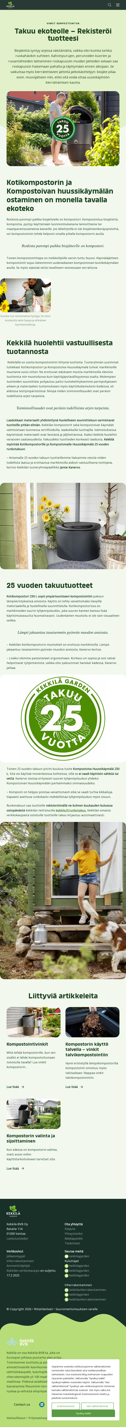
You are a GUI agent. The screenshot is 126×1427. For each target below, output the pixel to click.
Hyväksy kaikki (83, 1413)
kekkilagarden (78, 1256)
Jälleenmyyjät (16, 1256)
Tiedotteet (72, 1243)
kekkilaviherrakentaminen (87, 1290)
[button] (109, 5)
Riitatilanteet (43, 1309)
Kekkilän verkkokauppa (23, 1270)
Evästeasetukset (65, 1406)
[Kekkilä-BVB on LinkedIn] (41, 1404)
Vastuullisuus (16, 1418)
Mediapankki (74, 1238)
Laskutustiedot (17, 1238)
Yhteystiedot (74, 1234)
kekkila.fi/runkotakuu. (71, 810)
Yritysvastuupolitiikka (43, 1418)
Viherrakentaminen (20, 1261)
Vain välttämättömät (97, 1406)
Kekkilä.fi (17, 5)
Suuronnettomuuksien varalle (77, 1309)
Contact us (22, 1404)
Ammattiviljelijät (18, 1266)
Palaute (70, 1229)
